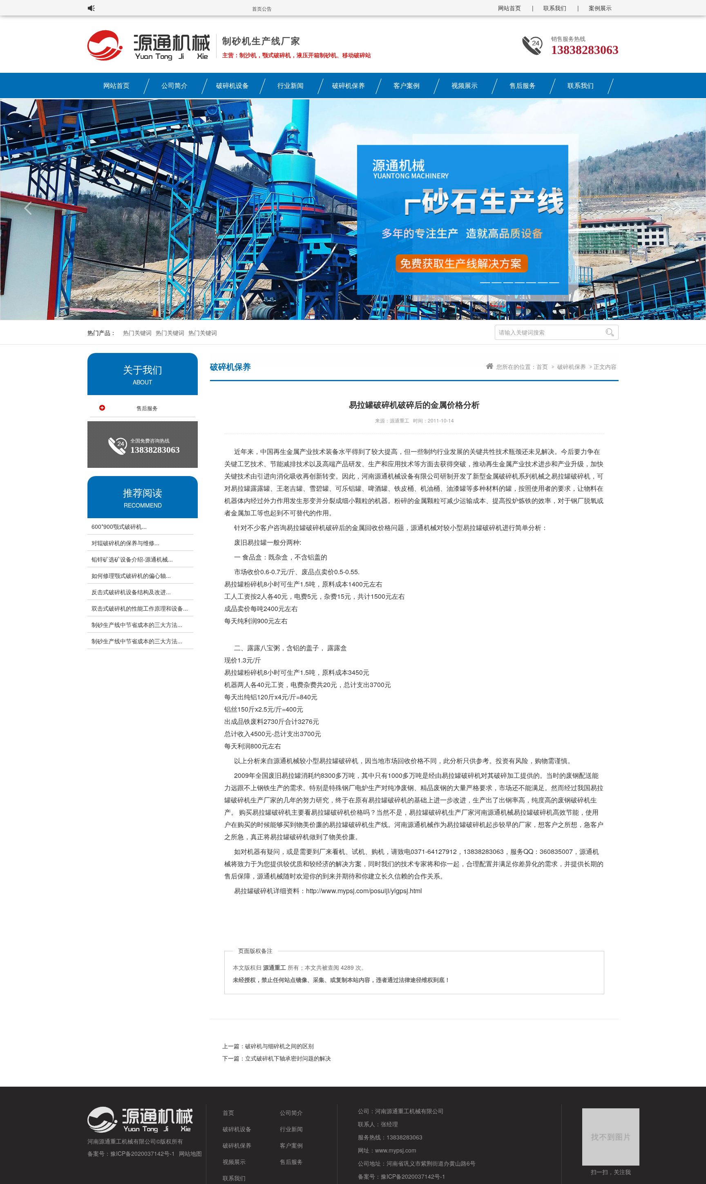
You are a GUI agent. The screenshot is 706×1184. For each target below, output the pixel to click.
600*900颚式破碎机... (119, 526)
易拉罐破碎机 (570, 476)
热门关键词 (137, 332)
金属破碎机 (502, 476)
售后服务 (522, 85)
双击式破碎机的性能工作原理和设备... (140, 608)
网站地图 (190, 1153)
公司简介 (174, 85)
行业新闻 (290, 85)
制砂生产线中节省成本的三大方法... (137, 624)
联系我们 (554, 8)
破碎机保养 (348, 85)
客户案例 (406, 85)
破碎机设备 (232, 85)
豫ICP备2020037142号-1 (142, 1153)
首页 (542, 366)
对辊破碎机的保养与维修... (125, 543)
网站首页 (509, 8)
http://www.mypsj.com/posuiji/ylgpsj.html (364, 890)
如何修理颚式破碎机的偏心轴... (131, 575)
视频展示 (464, 85)
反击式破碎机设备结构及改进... (131, 592)
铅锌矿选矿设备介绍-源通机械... (132, 559)
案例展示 (600, 8)
